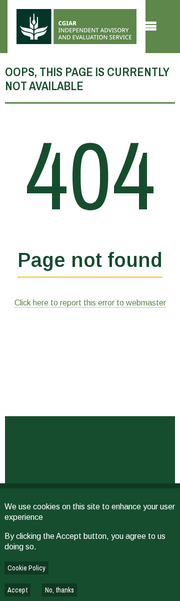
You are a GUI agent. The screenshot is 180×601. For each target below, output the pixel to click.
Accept (18, 589)
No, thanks (59, 589)
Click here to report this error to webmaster (90, 302)
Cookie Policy (27, 567)
